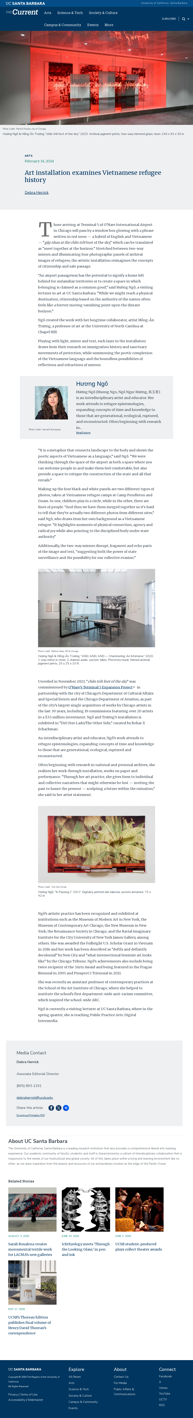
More (109, 25)
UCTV (163, 1399)
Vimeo (163, 1388)
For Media (120, 1383)
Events (93, 25)
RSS (162, 1405)
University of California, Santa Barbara (164, 3)
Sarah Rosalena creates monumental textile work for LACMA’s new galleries (30, 1249)
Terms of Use (29, 1394)
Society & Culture (103, 13)
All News (75, 1377)
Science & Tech (70, 13)
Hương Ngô (92, 383)
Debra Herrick (37, 192)
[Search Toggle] (186, 19)
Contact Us (121, 1377)
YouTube (164, 1394)
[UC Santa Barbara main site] (25, 2)
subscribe (169, 19)
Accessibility (16, 1400)
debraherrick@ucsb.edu (35, 1097)
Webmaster (35, 1400)
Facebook (165, 1376)
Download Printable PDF (31, 1115)
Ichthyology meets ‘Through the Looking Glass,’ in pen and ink (86, 1249)
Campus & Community (62, 25)
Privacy (13, 1394)
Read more (83, 432)
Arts (47, 13)
